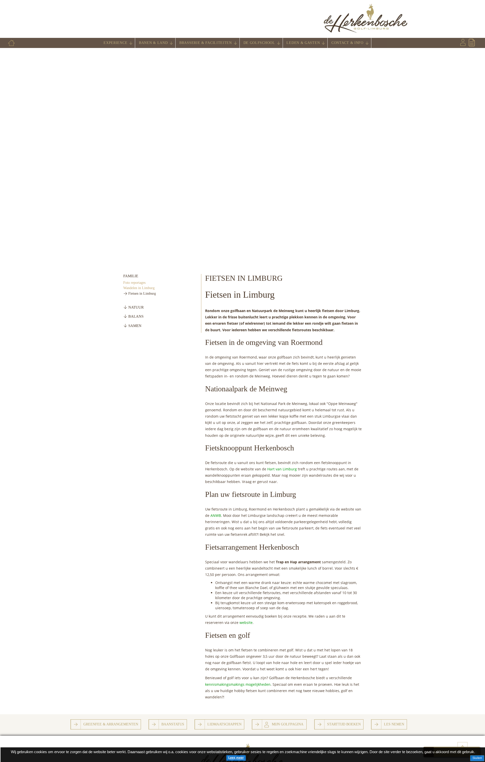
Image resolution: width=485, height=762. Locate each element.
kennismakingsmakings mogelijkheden (238, 684)
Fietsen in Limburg (142, 293)
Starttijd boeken (344, 724)
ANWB (215, 515)
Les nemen (394, 724)
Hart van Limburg (282, 469)
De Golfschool (259, 43)
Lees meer (236, 757)
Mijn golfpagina (287, 724)
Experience (115, 43)
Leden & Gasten (303, 43)
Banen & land (153, 43)
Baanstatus (172, 724)
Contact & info (347, 43)
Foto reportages (134, 283)
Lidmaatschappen (224, 724)
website (246, 622)
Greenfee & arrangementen (110, 724)
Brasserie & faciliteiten (205, 43)
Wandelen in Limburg (139, 288)
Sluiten (477, 758)
